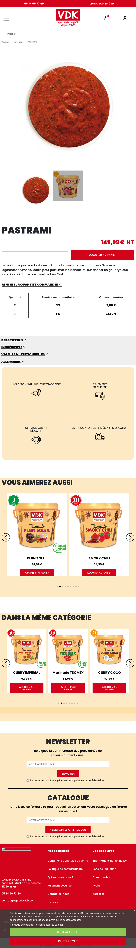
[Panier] (106, 18)
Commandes (101, 877)
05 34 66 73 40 (34, 3)
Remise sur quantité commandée (32, 285)
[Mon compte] (125, 18)
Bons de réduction (104, 869)
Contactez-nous (58, 894)
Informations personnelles (110, 860)
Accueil (5, 42)
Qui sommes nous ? (60, 877)
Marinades (18, 42)
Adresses (98, 894)
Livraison (53, 902)
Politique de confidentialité (65, 869)
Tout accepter (68, 932)
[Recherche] (127, 34)
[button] (102, 255)
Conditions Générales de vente (68, 860)
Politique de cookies (21, 924)
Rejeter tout (68, 941)
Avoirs (97, 885)
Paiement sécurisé (59, 885)
